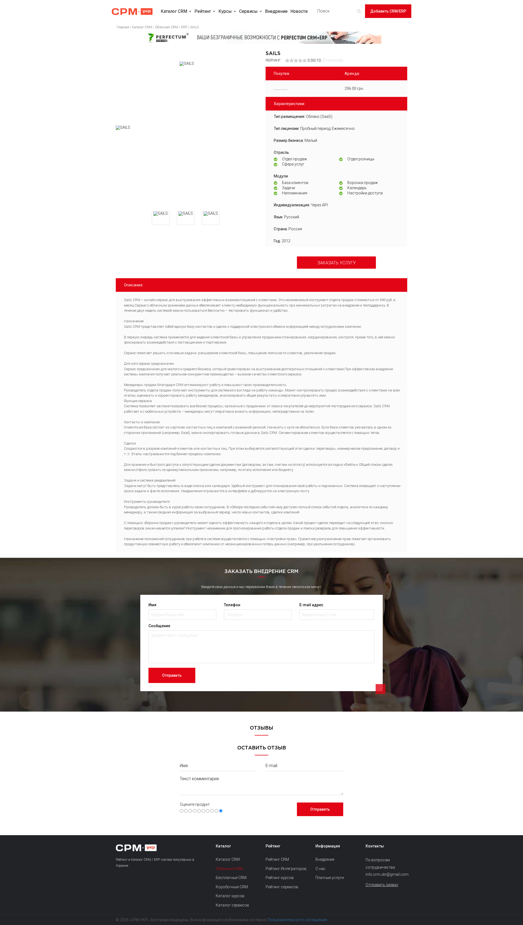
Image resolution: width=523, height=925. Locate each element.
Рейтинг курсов (280, 877)
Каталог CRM (174, 11)
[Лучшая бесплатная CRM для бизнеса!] (261, 38)
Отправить (172, 675)
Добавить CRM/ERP (388, 11)
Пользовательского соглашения (297, 920)
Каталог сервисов (232, 905)
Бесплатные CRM (231, 877)
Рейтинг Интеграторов (286, 868)
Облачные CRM (229, 868)
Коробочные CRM (232, 887)
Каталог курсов (230, 896)
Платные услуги (329, 877)
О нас (320, 868)
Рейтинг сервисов (282, 887)
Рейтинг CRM (277, 859)
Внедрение (276, 11)
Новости (299, 11)
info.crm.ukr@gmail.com (386, 874)
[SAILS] (186, 166)
